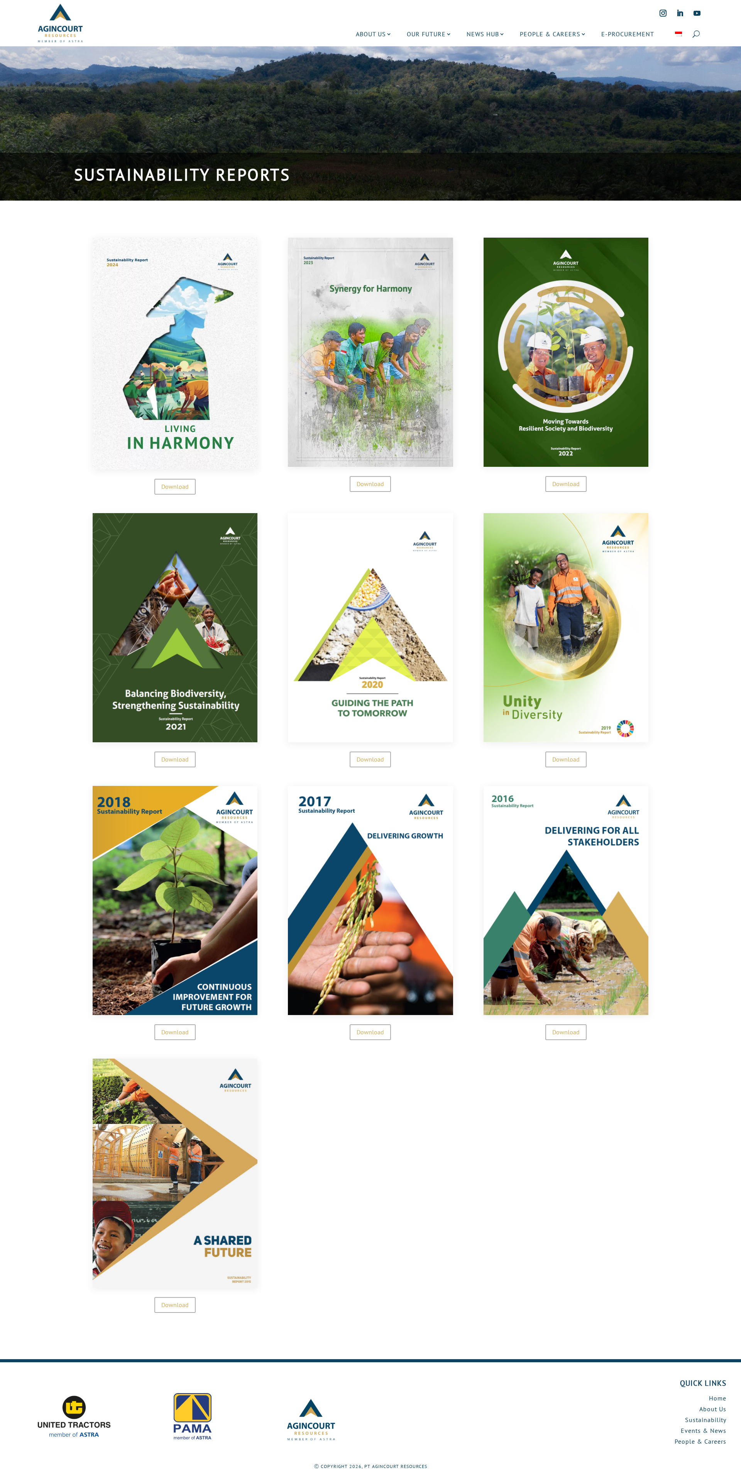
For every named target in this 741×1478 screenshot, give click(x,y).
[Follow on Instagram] (663, 13)
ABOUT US (371, 34)
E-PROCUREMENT (627, 34)
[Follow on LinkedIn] (680, 13)
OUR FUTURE (426, 34)
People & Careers (700, 1441)
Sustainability (705, 1420)
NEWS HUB (483, 34)
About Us (712, 1409)
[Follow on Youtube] (697, 13)
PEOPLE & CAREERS (550, 34)
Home (717, 1398)
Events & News (703, 1430)
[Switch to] (678, 34)
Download (175, 486)
